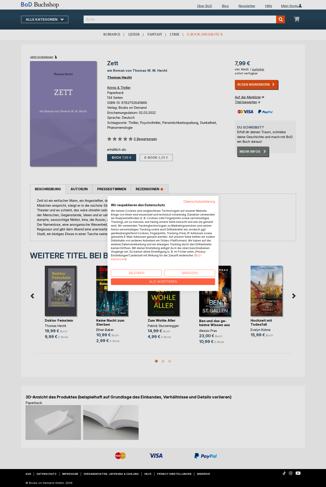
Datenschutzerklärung (199, 201)
